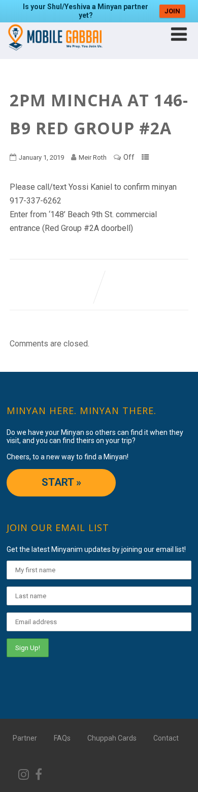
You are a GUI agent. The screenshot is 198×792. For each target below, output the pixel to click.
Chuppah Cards (112, 738)
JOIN (172, 11)
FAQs (62, 738)
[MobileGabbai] (54, 54)
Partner (25, 738)
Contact (166, 738)
